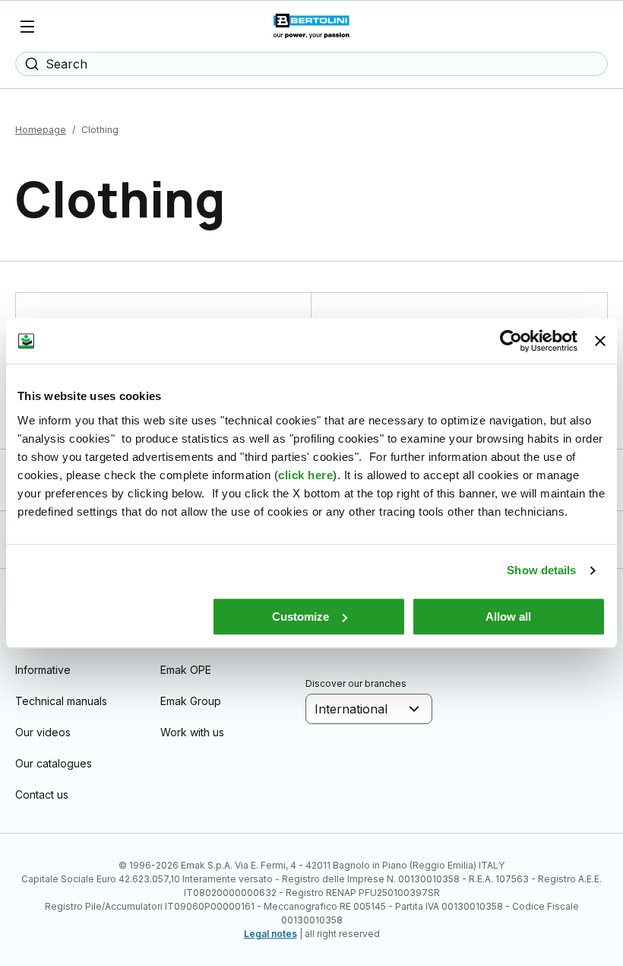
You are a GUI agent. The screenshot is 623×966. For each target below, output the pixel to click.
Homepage (40, 129)
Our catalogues (53, 763)
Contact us (41, 794)
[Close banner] (600, 340)
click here (305, 475)
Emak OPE (185, 669)
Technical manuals (61, 700)
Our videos (43, 732)
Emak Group (190, 700)
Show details (541, 570)
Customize (300, 616)
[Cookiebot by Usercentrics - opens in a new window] (510, 340)
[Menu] (27, 26)
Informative (43, 669)
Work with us (192, 732)
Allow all (508, 616)
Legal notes (270, 933)
